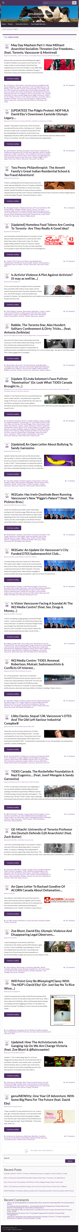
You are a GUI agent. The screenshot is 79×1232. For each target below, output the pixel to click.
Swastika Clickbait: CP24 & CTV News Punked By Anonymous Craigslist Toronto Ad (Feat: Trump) (35, 1173)
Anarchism (28, 85)
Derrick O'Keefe (13, 313)
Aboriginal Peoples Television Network (19, 208)
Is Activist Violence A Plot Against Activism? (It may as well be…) (42, 276)
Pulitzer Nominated (25, 431)
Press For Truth (20, 97)
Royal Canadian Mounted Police (20, 214)
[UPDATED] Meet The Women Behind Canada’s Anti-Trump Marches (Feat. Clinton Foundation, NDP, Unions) (39, 1191)
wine (13, 1033)
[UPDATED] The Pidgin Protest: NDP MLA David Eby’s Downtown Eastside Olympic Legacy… (36, 114)
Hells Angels (21, 536)
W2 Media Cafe (20, 541)
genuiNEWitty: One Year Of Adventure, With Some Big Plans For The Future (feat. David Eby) (39, 1099)
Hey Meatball (33, 261)
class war (43, 87)
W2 (13, 541)
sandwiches (8, 264)
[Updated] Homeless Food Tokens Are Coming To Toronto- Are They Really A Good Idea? (42, 226)
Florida (23, 211)
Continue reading (13, 78)
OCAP (28, 93)
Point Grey (11, 159)
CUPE (19, 55)
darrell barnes (38, 643)
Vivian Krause (34, 436)
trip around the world (44, 1032)
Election (14, 155)
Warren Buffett (41, 486)
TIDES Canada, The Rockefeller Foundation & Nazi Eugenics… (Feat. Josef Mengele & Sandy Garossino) (39, 775)
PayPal (29, 213)
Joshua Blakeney (24, 314)
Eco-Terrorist (40, 969)
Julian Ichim (34, 314)
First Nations (25, 55)
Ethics (34, 424)
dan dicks (17, 88)
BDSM (8, 535)
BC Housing (10, 756)
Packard (6, 431)
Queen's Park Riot (32, 97)
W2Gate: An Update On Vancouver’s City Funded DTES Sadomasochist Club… (39, 551)
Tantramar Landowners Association (19, 1217)
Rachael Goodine (44, 920)
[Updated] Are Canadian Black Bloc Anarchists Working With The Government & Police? (40, 1203)
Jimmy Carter (22, 427)
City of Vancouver (27, 643)
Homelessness (9, 263)
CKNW (14, 154)
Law (38, 155)
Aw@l (13, 335)
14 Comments (70, 151)
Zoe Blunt (21, 972)
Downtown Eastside (43, 154)
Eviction (17, 211)
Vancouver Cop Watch (36, 159)
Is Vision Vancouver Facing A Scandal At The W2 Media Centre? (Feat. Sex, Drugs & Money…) (38, 607)
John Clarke (19, 92)
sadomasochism (15, 539)
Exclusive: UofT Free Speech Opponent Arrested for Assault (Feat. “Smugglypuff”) (36, 1214)
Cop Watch (20, 154)
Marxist (31, 759)
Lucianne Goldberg (17, 429)
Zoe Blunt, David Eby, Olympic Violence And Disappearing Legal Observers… (41, 932)
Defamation (21, 920)
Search (6, 1158)
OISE (28, 874)
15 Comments (70, 586)
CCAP (31, 87)
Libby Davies (15, 759)
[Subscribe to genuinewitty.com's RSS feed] (3, 2)
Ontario (32, 874)
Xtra (35, 595)
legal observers (45, 155)
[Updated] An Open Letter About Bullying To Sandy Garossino (42, 446)
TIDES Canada (61, 389)
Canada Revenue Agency (31, 586)
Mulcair (32, 648)
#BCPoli (9, 814)
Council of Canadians (15, 871)
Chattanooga (24, 422)
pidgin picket (28, 95)
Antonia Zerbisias (29, 365)
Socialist (14, 763)
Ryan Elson (7, 650)
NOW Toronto (9, 874)
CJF (30, 422)
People (10, 24)
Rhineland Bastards (36, 817)
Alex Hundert (20, 85)
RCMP (40, 213)
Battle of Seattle (19, 481)
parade (21, 95)
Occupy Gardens (36, 93)
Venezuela (20, 100)
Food (18, 261)
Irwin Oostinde (33, 588)
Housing (41, 758)
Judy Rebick (21, 840)
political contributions (31, 704)
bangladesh (42, 85)
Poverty (25, 263)
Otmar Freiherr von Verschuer (14, 817)
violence (41, 316)
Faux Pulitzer (13, 426)
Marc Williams (23, 759)
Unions (6, 100)
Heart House (27, 873)
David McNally (38, 871)
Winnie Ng (40, 100)
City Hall (36, 87)
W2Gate (28, 541)
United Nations (31, 434)
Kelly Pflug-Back (44, 367)
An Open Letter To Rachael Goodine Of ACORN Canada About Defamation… (38, 888)
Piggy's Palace (25, 538)
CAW (6, 871)
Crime (27, 154)
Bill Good (29, 152)
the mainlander (23, 763)
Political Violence (42, 368)
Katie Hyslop (32, 647)
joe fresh (12, 92)
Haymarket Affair (35, 1138)
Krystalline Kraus (9, 368)
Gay (16, 645)
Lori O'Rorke (22, 213)
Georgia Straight (23, 645)
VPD (5, 266)
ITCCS (6, 213)
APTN (35, 208)
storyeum (32, 591)
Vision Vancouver (24, 436)
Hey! (40, 261)
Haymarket (42, 90)
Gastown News (22, 155)
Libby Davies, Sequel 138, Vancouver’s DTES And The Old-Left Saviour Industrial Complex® (38, 719)
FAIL (20, 389)
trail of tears (45, 214)
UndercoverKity (41, 98)
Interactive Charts (22, 24)
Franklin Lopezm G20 (27, 313)
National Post (34, 389)
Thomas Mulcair (53, 389)
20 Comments (70, 920)
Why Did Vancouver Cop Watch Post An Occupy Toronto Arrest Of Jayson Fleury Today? (39, 1210)
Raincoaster (21, 1086)
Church (34, 209)
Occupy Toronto (29, 840)
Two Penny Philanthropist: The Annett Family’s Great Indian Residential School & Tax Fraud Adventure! (37, 171)
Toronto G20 (40, 335)
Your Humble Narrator (38, 24)
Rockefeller (31, 432)
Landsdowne (44, 873)
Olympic (35, 157)
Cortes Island (15, 389)
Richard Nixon (22, 432)
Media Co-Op (20, 368)
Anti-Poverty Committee (18, 121)
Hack (5, 1032)
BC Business (10, 421)
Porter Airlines (9, 97)
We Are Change (26, 1087)
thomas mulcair (26, 706)
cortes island (36, 422)
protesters (14, 316)
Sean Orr (39, 1086)
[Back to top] (74, 1227)
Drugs (12, 702)
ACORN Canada (11, 920)
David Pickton (27, 535)
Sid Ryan (13, 98)
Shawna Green (36, 214)
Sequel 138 (7, 763)
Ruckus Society (39, 482)
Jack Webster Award (11, 427)
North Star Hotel (13, 157)
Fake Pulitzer (41, 424)
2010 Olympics (11, 151)
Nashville (40, 429)
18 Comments (70, 421)
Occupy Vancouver (43, 121)
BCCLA (23, 152)
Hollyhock (46, 426)
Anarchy (35, 85)
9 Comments (71, 869)
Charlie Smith (16, 643)
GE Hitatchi (18, 873)
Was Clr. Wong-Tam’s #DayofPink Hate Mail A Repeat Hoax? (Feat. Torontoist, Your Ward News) (34, 1178)
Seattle (14, 484)
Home (4, 24)
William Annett (30, 216)
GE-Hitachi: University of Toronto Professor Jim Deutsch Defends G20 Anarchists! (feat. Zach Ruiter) (38, 833)
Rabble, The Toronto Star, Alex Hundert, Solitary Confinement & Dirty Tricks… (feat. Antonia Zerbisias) (37, 328)
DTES (39, 88)
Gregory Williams (23, 758)
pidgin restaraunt (38, 95)
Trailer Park (8, 216)
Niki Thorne (13, 971)
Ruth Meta (22, 671)
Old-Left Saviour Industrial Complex (16, 761)
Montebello (42, 314)
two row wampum (29, 98)
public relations (33, 263)
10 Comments (70, 1082)
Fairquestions (36, 481)
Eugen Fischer (33, 814)
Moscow (44, 1138)
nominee (47, 429)
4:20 (7, 85)
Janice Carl (11, 1203)
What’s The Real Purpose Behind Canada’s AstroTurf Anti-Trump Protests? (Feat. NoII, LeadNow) (35, 1186)
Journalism (42, 427)
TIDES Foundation (33, 484)
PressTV (7, 316)
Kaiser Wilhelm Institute (29, 816)
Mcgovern (33, 429)
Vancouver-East (41, 763)
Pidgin (40, 157)
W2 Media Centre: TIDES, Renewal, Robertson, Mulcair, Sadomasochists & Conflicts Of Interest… (34, 664)
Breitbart (18, 421)
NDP (49, 55)
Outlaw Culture (22, 1139)
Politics (47, 95)
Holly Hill (29, 211)
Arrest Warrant (42, 208)
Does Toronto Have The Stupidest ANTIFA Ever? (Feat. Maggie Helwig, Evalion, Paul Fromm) (33, 1182)
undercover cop (9, 593)
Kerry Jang (42, 536)
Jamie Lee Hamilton (32, 536)
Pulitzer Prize (37, 431)
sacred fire (41, 97)
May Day (47, 92)
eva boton (22, 367)
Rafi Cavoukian (20, 482)
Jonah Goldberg (33, 427)
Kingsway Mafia (27, 726)
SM (27, 591)
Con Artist (40, 209)
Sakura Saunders (14, 876)
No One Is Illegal (55, 55)
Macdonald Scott (38, 92)
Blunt (24, 1082)
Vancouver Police (43, 264)
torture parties (41, 591)
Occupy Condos (43, 759)
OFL (43, 93)
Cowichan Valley (9, 211)
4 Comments (71, 756)
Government (12, 758)
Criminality (7, 367)
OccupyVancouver (10, 1086)
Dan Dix (23, 88)
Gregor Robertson (30, 426)
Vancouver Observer (23, 391)
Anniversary (20, 1136)
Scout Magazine (33, 650)
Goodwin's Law (15, 816)
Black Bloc (14, 55)
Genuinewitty (15, 1138)
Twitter (42, 484)
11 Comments (70, 535)
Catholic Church (26, 209)
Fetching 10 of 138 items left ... (42, 1150)
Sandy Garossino (43, 389)
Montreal (44, 55)
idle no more (45, 211)
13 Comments (70, 261)
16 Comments (70, 85)
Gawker (20, 426)
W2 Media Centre (32, 652)
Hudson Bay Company (11, 314)
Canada (18, 87)
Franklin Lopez (21, 1084)
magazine (27, 429)
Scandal (23, 539)
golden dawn (25, 90)
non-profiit (20, 704)
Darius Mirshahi (31, 88)
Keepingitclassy (13, 1032)
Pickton (35, 213)
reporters (14, 432)
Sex (12, 706)
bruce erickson (31, 756)
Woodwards (30, 595)
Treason (27, 316)
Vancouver (10, 29)
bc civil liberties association (15, 1030)
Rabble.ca (7, 370)
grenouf (8, 55)
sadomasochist (15, 591)
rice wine (33, 1032)
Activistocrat (10, 1082)
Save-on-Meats (17, 264)
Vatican (22, 216)
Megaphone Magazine (22, 648)
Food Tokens (24, 261)
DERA (47, 756)
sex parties (43, 650)
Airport (12, 85)
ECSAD (43, 422)
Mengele (40, 816)
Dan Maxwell (41, 756)
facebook (7, 1138)
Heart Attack (32, 155)
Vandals (42, 370)
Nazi (45, 816)
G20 (8, 90)
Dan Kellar (15, 367)
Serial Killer (30, 539)
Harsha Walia (32, 55)
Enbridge (13, 1084)
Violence (46, 335)
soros (6, 434)
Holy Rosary (36, 211)
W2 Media (19, 707)
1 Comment (71, 481)
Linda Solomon (26, 389)
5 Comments (71, 208)
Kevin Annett (27, 92)
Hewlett (39, 426)
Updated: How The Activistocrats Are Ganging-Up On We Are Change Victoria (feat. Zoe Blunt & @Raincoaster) (35, 1045)
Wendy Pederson (30, 100)
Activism (19, 151)
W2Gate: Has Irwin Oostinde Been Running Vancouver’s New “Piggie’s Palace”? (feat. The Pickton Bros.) (39, 498)
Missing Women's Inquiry (12, 538)
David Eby (34, 121)
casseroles (25, 87)
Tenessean (12, 434)
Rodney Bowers (44, 263)
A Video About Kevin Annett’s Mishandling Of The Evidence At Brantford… (38, 1207)
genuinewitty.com (39, 14)
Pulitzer (16, 431)
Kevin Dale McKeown (11, 590)
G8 (43, 481)
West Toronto (23, 878)
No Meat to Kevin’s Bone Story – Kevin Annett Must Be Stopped (29, 1206)
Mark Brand (18, 263)
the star (13, 370)
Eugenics (29, 481)
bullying (35, 421)
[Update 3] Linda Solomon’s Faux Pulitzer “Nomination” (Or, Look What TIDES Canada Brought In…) (38, 382)
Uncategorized (16, 231)
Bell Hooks (27, 1136)
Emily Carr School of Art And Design (19, 424)
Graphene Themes (17, 1229)
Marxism (39, 55)
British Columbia (45, 152)
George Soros (15, 90)
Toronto (20, 98)
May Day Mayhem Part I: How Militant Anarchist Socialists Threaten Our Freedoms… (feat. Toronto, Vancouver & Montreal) (39, 48)
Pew (11, 431)
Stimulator (39, 971)
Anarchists (26, 151)
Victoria (6, 1087)
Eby (9, 155)
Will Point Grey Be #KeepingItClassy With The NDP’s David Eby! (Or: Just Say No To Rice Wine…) (39, 984)
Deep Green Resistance (35, 1082)
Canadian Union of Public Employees (39, 869)
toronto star (27, 370)
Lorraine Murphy (43, 1084)
